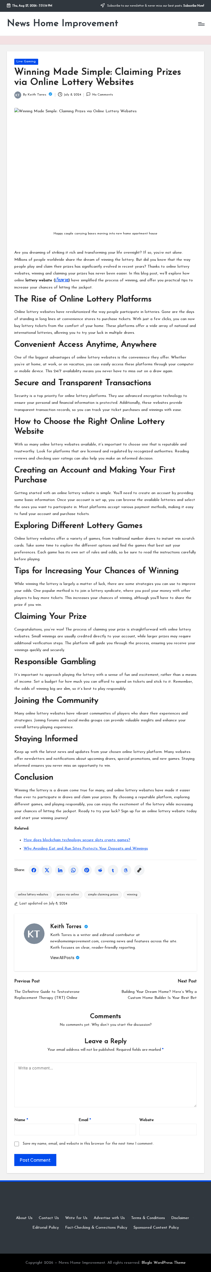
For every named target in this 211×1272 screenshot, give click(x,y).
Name (21, 1120)
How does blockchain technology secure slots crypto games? (77, 840)
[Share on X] (47, 870)
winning (132, 894)
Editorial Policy (45, 1228)
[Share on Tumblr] (113, 870)
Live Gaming (26, 61)
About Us (24, 1218)
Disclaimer (180, 1218)
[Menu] (201, 24)
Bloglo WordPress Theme (163, 1263)
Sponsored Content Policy (156, 1228)
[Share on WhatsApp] (73, 870)
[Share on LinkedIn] (60, 870)
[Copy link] (139, 870)
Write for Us (76, 1218)
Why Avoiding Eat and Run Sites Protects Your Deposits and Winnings (86, 849)
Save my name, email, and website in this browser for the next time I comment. (88, 1143)
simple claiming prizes (103, 894)
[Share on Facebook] (34, 870)
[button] (65, 957)
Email (85, 1120)
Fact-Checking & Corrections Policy (96, 1228)
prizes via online (68, 894)
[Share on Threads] (126, 870)
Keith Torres (66, 926)
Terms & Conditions (148, 1218)
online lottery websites (33, 894)
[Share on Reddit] (100, 870)
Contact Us (49, 1218)
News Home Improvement (62, 23)
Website (146, 1120)
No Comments (102, 94)
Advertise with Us (109, 1218)
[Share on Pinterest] (86, 870)
